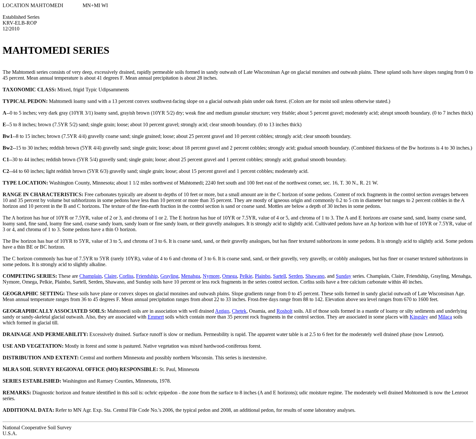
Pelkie (246, 276)
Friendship (147, 276)
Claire (110, 276)
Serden (296, 276)
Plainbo (262, 276)
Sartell (279, 276)
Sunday (343, 276)
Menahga (190, 276)
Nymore (211, 276)
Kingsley (419, 317)
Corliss (126, 276)
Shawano (314, 276)
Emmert (156, 317)
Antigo (222, 311)
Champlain (90, 276)
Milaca (445, 317)
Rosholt (284, 311)
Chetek (239, 311)
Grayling (169, 276)
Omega (229, 276)
